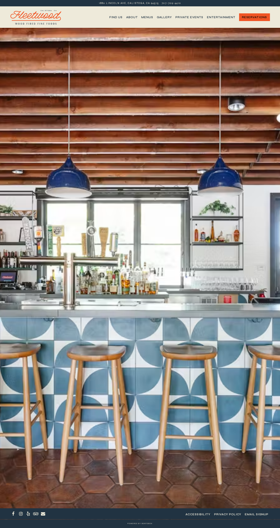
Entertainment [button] (221, 17)
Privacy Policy (227, 514)
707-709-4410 (171, 3)
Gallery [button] (164, 17)
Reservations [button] (254, 17)
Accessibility (198, 514)
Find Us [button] (115, 17)
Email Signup (256, 514)
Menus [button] (147, 17)
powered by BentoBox (140, 523)
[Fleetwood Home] (35, 17)
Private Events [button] (189, 17)
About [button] (132, 17)
